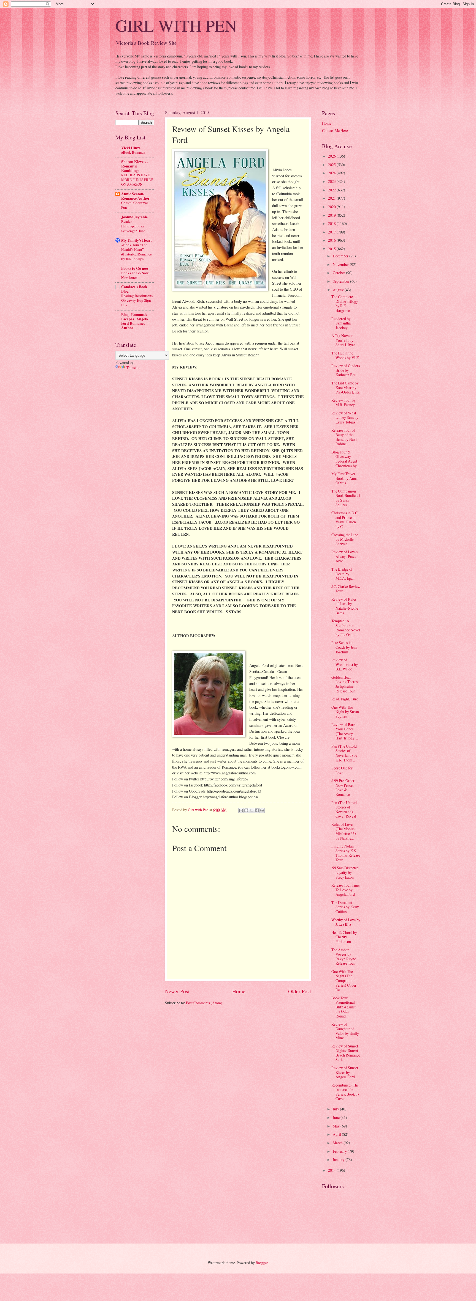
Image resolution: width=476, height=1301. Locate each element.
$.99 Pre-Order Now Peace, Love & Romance (343, 787)
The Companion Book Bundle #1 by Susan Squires (345, 497)
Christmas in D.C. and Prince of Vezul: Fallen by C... (344, 519)
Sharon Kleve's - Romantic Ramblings (134, 166)
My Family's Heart (136, 240)
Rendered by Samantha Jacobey (341, 323)
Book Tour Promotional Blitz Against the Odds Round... (343, 1007)
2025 (332, 164)
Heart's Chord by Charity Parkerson (344, 937)
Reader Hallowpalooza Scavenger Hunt (133, 226)
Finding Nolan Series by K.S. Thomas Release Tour (345, 852)
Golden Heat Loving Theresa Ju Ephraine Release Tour (345, 684)
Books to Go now (134, 268)
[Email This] (241, 810)
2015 (332, 248)
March (338, 1142)
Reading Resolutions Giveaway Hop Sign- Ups (137, 300)
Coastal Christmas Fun (134, 205)
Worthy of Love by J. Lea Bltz (345, 922)
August (339, 289)
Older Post (299, 991)
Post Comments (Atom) (204, 1002)
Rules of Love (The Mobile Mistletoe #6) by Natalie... (343, 831)
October (339, 272)
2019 (332, 215)
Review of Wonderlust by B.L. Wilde (344, 664)
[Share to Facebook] (256, 810)
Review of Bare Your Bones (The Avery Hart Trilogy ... (344, 731)
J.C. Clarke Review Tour (345, 589)
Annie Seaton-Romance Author (135, 196)
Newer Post (177, 991)
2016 (332, 240)
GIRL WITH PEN (176, 25)
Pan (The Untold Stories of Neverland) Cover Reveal (344, 809)
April (337, 1134)
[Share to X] (251, 810)
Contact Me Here (335, 130)
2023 (332, 181)
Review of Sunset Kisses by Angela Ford (344, 1072)
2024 (332, 172)
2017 (332, 232)
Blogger (262, 1262)
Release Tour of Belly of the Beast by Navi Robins (344, 437)
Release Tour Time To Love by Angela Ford (345, 889)
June (336, 1117)
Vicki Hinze (130, 148)
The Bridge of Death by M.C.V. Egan (343, 573)
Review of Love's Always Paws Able (344, 556)
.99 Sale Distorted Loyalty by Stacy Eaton (345, 872)
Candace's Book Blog (134, 289)
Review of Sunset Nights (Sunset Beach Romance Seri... (345, 1052)
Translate (133, 367)
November (341, 264)
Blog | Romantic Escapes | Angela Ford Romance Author (134, 321)
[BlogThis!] (246, 810)
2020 (332, 206)
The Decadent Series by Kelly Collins (345, 907)
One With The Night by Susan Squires (345, 712)
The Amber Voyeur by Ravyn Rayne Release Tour (343, 956)
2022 (332, 189)
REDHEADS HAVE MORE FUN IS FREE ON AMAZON (137, 179)
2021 (332, 198)
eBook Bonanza (133, 152)
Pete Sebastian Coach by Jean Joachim (344, 647)
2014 (332, 1170)
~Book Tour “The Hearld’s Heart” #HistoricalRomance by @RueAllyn (136, 251)
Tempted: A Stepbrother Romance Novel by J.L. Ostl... (345, 627)
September (341, 281)
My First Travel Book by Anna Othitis (344, 478)
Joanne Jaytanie (134, 217)
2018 (332, 223)
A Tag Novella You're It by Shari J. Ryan (343, 340)
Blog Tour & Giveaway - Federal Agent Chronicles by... (345, 458)
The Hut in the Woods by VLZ (345, 355)
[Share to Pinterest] (262, 810)
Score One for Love (342, 770)
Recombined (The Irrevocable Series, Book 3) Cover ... (345, 1091)
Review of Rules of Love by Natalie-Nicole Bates (344, 605)
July (336, 1109)
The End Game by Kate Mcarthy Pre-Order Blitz (345, 387)
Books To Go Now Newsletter (134, 275)
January (339, 1159)
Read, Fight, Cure (344, 699)
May (336, 1126)
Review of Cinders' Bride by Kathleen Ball (345, 370)
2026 (332, 156)
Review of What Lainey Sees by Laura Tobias (344, 417)
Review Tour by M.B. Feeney (343, 403)
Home (238, 991)
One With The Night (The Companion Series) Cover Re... (343, 980)
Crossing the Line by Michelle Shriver (344, 539)
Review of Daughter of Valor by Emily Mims (345, 1031)
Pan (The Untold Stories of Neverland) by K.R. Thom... (344, 753)
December (341, 255)
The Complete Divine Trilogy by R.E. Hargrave (344, 303)
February (340, 1151)
